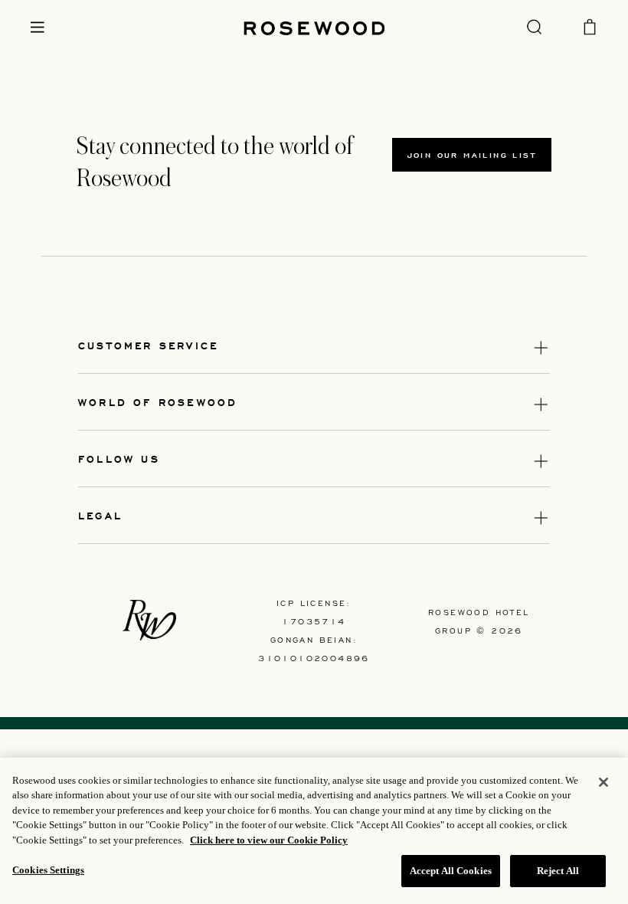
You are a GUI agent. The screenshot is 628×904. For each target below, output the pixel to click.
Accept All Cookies (451, 870)
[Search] (534, 26)
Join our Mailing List (471, 154)
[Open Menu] (37, 26)
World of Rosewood (157, 402)
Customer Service (148, 345)
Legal (100, 515)
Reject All (558, 870)
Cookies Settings (48, 870)
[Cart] (589, 25)
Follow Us (119, 458)
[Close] (603, 782)
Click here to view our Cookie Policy (269, 840)
